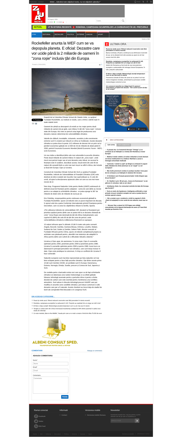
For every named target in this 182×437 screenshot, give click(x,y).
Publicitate (33, 2)
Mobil (138, 2)
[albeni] (55, 346)
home (144, 39)
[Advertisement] (18, 37)
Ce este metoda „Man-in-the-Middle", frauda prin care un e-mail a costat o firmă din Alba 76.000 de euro (68, 313)
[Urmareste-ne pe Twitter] (143, 1)
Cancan (82, 434)
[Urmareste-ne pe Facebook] (147, 1)
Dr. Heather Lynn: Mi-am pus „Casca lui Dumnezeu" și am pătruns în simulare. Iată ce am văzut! (126, 182)
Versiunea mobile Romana (96, 415)
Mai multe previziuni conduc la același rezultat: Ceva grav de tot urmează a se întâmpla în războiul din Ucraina (126, 172)
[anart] (127, 131)
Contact (40, 2)
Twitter (41, 421)
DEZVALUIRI (59, 34)
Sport (90, 434)
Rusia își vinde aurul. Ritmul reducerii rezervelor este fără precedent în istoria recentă (62, 300)
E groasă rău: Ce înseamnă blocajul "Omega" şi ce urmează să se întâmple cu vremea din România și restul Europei (125, 152)
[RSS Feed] (151, 1)
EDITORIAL (47, 34)
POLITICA (70, 34)
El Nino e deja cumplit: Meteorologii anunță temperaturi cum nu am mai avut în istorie (62, 306)
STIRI (34, 34)
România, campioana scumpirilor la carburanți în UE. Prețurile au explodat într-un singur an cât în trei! (122, 27)
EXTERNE (80, 34)
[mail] (33, 123)
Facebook (42, 416)
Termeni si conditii (128, 434)
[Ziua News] (38, 14)
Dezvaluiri (57, 434)
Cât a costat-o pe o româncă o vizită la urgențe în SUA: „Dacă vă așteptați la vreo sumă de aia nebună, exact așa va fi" (126, 200)
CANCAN (89, 34)
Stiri (148, 39)
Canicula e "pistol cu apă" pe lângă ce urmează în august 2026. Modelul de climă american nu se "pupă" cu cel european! (126, 166)
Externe (74, 434)
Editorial (48, 434)
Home (35, 434)
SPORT (100, 34)
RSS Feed (42, 426)
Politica (66, 434)
